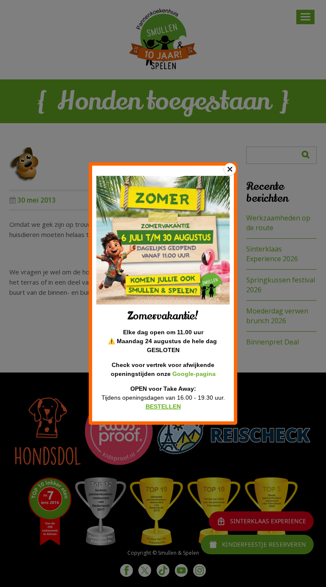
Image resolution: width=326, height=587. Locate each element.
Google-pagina (194, 373)
